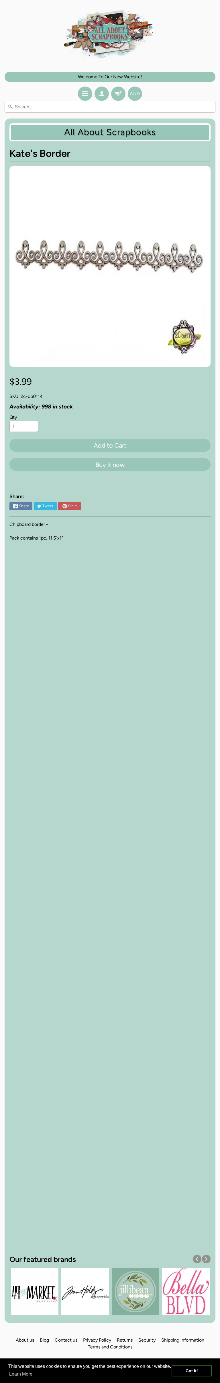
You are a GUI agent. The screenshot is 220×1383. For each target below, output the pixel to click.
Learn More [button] (20, 1374)
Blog (44, 1340)
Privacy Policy (97, 1340)
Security (147, 1340)
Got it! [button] (192, 1370)
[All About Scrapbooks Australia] (110, 34)
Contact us (66, 1340)
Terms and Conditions (110, 1347)
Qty (13, 417)
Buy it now (110, 465)
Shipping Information (182, 1340)
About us (25, 1340)
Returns (125, 1340)
